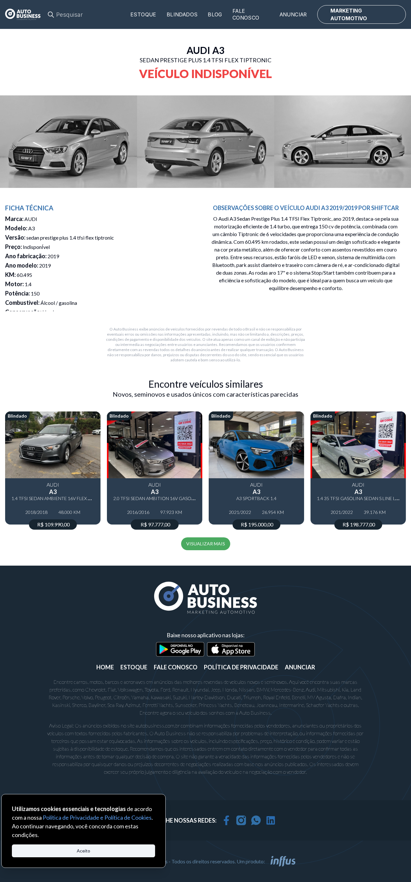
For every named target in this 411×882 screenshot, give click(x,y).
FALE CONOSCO (175, 667)
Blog (215, 15)
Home (105, 667)
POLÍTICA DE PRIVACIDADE (241, 667)
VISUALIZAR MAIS (205, 543)
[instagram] (241, 820)
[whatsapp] (256, 820)
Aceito (83, 850)
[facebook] (226, 820)
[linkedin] (270, 820)
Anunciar (293, 15)
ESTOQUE (133, 667)
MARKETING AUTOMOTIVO (348, 14)
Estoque (143, 15)
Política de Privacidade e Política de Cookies (97, 817)
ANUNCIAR (300, 667)
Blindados (182, 15)
